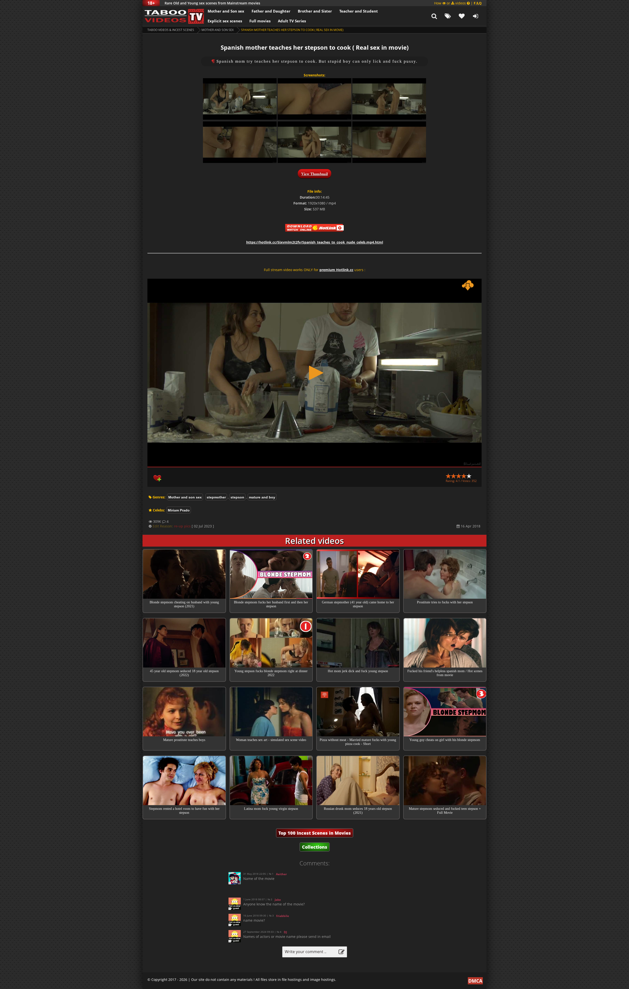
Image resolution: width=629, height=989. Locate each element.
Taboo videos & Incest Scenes (170, 30)
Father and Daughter (271, 11)
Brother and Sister (315, 11)
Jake (278, 900)
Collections (314, 847)
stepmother (216, 497)
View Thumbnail (314, 173)
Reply (380, 891)
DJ (285, 932)
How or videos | (458, 3)
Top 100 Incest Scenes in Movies (314, 833)
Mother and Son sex (226, 11)
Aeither (281, 874)
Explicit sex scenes (225, 20)
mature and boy (262, 497)
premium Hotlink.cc (336, 269)
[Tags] (448, 16)
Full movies (260, 20)
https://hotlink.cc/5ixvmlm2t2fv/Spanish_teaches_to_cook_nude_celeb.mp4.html (314, 242)
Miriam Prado (179, 510)
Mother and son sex (217, 30)
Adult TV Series (292, 20)
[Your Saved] (462, 16)
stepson (237, 497)
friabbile (282, 916)
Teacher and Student (358, 11)
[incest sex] (173, 16)
